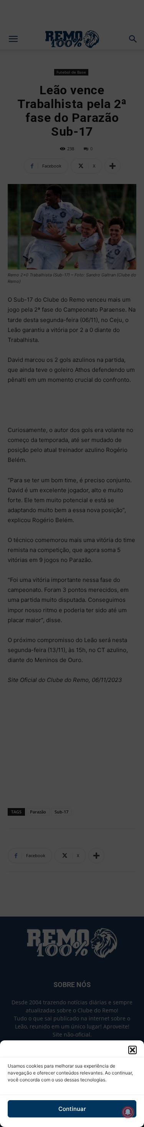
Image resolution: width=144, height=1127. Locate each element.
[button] (132, 1050)
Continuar (72, 1108)
